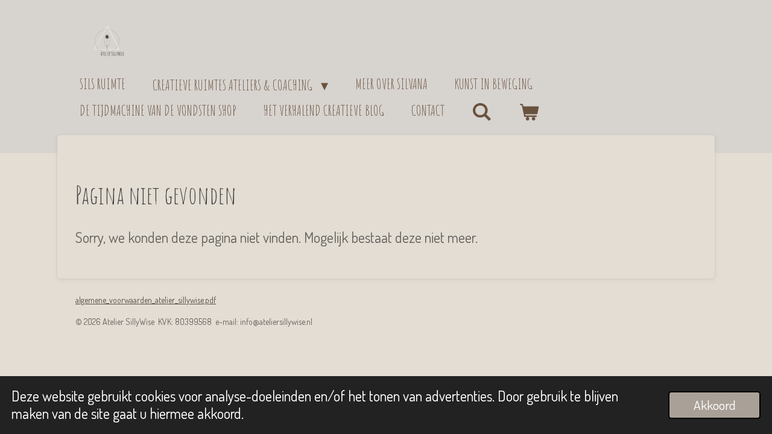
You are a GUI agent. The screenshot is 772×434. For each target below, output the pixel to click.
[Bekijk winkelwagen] (529, 112)
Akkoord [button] (714, 405)
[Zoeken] (482, 112)
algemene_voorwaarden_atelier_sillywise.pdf (145, 300)
